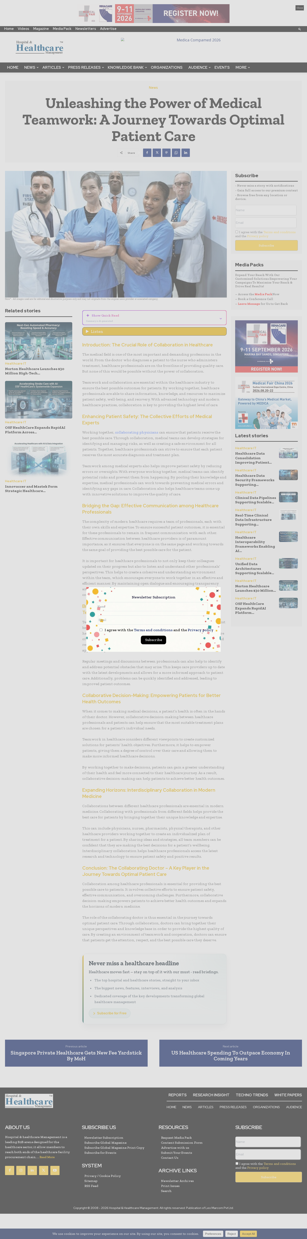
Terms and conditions (153, 630)
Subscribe (153, 640)
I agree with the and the (158, 630)
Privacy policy (200, 630)
